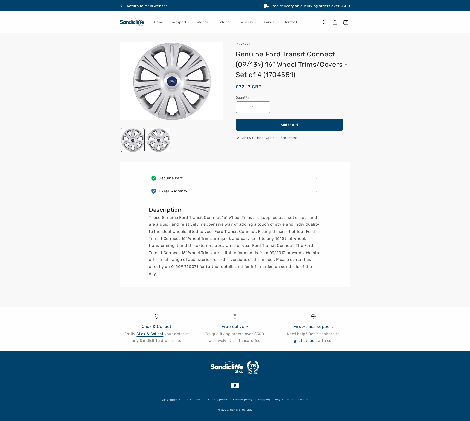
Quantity (242, 97)
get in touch (305, 340)
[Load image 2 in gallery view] (158, 140)
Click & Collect (149, 334)
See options (289, 138)
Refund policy (243, 399)
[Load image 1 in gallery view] (132, 140)
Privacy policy (218, 399)
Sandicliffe (169, 399)
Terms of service (297, 399)
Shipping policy (269, 399)
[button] (180, 22)
